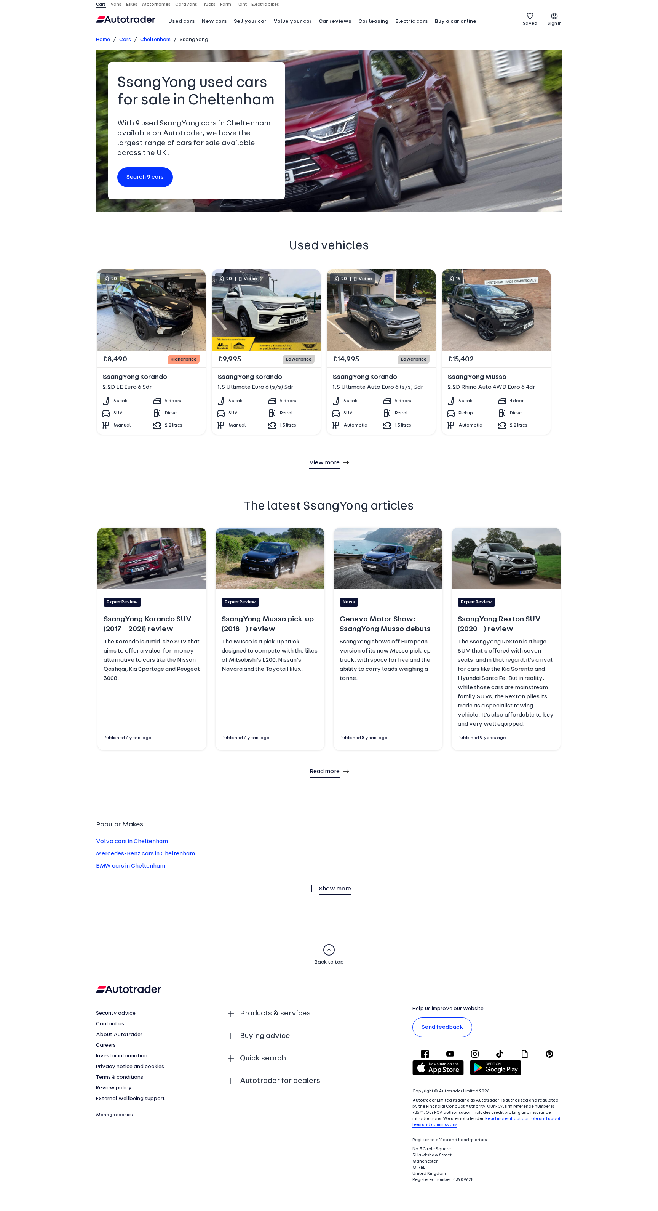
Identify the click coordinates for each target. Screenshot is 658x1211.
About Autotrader (119, 1035)
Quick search (263, 1058)
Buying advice (265, 1036)
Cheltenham (155, 40)
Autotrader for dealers (280, 1081)
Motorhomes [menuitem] (156, 4)
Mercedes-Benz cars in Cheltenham (145, 854)
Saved (530, 23)
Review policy (114, 1088)
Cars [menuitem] (101, 4)
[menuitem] (181, 22)
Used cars (181, 21)
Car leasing (373, 21)
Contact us (110, 1024)
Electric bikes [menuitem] (265, 4)
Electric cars (411, 21)
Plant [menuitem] (241, 4)
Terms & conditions (119, 1077)
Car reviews (335, 21)
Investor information (121, 1056)
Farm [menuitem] (225, 4)
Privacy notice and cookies (130, 1067)
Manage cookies (114, 1115)
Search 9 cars (145, 177)
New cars (214, 21)
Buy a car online (455, 21)
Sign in (555, 23)
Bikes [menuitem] (131, 4)
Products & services (275, 1013)
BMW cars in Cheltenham (130, 866)
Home (103, 40)
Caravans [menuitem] (186, 4)
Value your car (292, 21)
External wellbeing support (130, 1099)
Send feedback (442, 1027)
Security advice (116, 1013)
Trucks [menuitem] (209, 4)
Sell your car (250, 21)
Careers (106, 1045)
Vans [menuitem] (115, 4)
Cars (125, 40)
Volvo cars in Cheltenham (132, 842)
